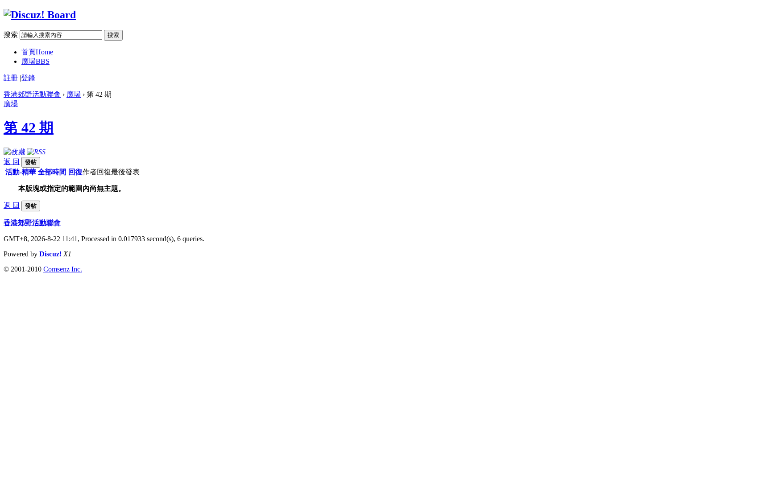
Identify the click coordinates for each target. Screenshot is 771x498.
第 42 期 (29, 127)
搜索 (11, 34)
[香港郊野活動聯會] (40, 15)
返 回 (12, 161)
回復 (75, 172)
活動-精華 (20, 172)
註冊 (11, 78)
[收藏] (14, 152)
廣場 (35, 61)
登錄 (28, 78)
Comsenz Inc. (62, 269)
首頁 (37, 52)
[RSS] (36, 152)
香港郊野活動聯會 (32, 94)
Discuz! (50, 254)
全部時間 (52, 172)
